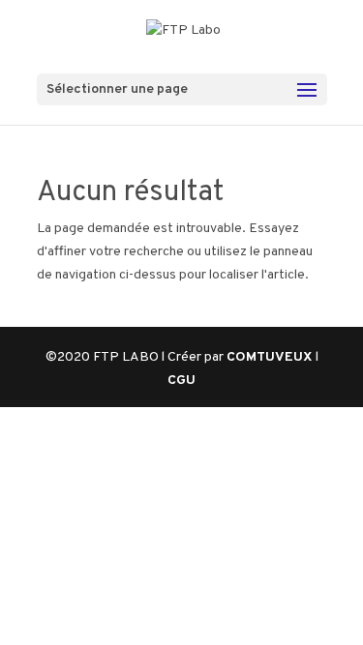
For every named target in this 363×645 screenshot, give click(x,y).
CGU (181, 380)
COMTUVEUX (271, 357)
